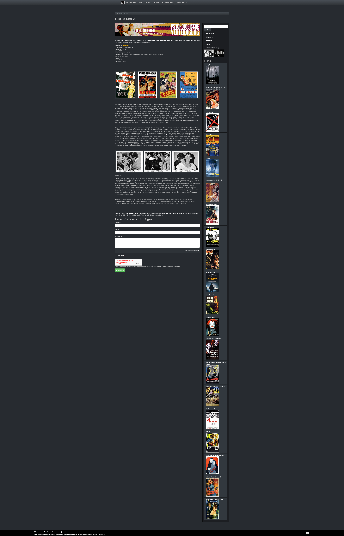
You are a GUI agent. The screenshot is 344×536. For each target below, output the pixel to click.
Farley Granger (151, 40)
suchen (207, 30)
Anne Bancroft (146, 42)
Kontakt (208, 44)
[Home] (123, 2)
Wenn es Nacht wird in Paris (214, 499)
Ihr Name (117, 222)
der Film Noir (131, 2)
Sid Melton (119, 42)
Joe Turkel (167, 40)
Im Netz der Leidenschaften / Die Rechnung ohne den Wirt (215, 88)
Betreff (117, 229)
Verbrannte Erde (210, 272)
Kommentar (118, 236)
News (140, 2)
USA (122, 40)
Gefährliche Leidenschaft (213, 477)
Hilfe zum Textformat (192, 251)
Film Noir (148, 2)
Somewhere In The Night (213, 339)
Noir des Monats (167, 2)
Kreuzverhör (209, 112)
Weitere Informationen (99, 534)
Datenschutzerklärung (212, 48)
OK (307, 533)
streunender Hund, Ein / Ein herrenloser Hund (214, 181)
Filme (156, 2)
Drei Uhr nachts (210, 295)
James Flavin (159, 40)
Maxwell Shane (132, 40)
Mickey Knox (189, 40)
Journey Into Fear (211, 204)
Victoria (208, 158)
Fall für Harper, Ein (211, 227)
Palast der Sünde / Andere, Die (215, 455)
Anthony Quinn (141, 40)
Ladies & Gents (181, 2)
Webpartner (209, 37)
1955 (126, 40)
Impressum (209, 40)
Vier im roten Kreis (211, 409)
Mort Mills (197, 40)
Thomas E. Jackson (128, 42)
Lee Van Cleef (181, 40)
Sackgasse (209, 134)
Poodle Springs (210, 249)
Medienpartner (210, 33)
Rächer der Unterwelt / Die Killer (215, 386)
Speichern (121, 270)
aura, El (208, 65)
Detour (208, 432)
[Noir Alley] (219, 53)
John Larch (174, 40)
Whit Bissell (137, 42)
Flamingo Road (210, 317)
